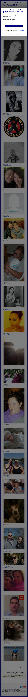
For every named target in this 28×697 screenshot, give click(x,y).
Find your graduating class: (9, 19)
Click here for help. (17, 34)
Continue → (14, 26)
